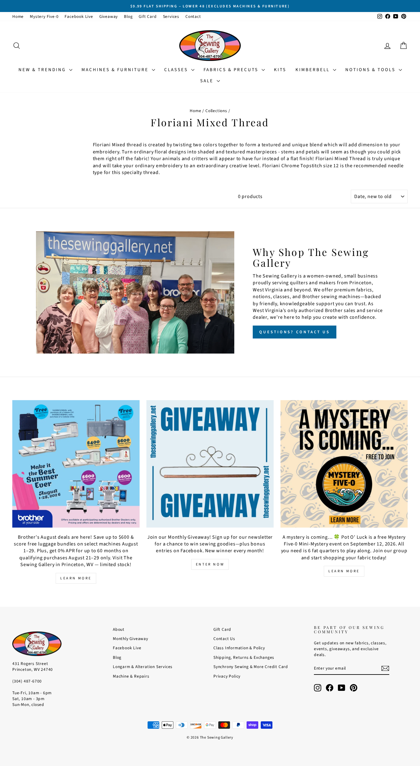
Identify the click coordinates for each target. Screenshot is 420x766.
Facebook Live (79, 16)
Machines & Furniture (115, 70)
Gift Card (148, 16)
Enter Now (210, 564)
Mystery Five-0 (44, 16)
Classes (177, 70)
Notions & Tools (371, 70)
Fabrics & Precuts (232, 70)
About (119, 629)
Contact (193, 16)
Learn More (76, 578)
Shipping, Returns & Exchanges (243, 657)
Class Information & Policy (239, 648)
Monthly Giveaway (130, 639)
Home (18, 16)
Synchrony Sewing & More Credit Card (250, 667)
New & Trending (43, 70)
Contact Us (224, 639)
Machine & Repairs (131, 676)
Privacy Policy (226, 676)
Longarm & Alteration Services (142, 667)
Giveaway (108, 16)
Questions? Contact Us (294, 332)
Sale (207, 81)
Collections (216, 111)
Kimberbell (313, 70)
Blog (128, 16)
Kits (280, 70)
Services (171, 16)
